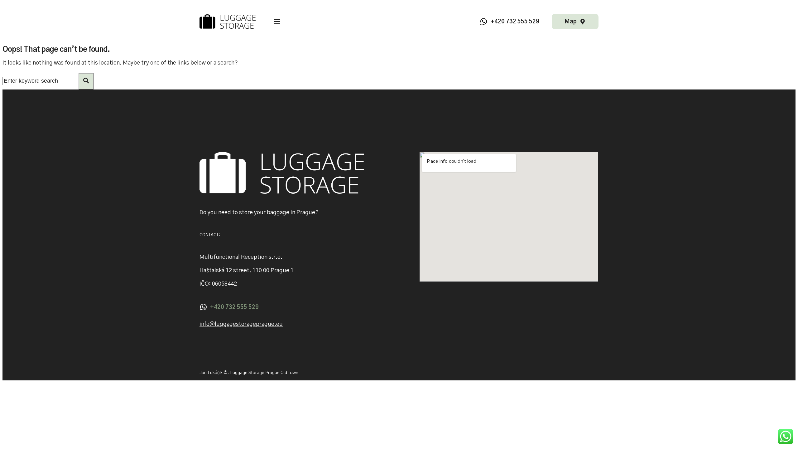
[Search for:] (40, 81)
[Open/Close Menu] (277, 22)
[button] (241, 324)
